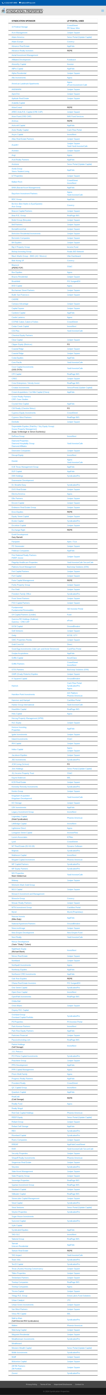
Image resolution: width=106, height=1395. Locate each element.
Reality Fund (17, 1104)
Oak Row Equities (19, 978)
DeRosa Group (18, 436)
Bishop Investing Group (21, 251)
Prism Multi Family (19, 1074)
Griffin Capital (17, 658)
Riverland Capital (19, 1135)
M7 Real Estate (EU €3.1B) (23, 846)
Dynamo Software (74, 846)
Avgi (13, 155)
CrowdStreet (72, 25)
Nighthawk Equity (19, 949)
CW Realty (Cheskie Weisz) (23, 408)
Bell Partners (17, 224)
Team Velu (16, 1260)
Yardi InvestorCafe (75, 195)
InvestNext (71, 134)
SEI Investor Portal (75, 609)
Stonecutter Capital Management (25, 1198)
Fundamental (17, 607)
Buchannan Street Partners (23, 290)
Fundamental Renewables (23, 610)
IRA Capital (16, 743)
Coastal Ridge (18, 349)
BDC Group (17, 199)
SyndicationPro (73, 476)
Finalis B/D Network (75, 251)
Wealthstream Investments (23, 1339)
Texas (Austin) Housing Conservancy (27, 1269)
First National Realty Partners (24, 555)
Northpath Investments (21, 965)
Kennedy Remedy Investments (25, 787)
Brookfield (16, 281)
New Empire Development (23, 933)
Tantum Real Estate (20, 1251)
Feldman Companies (20, 551)
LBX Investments (19, 807)
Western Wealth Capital (21, 1348)
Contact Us (79, 1384)
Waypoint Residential (20, 1334)
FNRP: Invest (17, 558)
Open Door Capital (19, 992)
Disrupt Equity (18, 455)
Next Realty (17, 937)
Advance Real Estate (20, 46)
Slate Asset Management (22, 1171)
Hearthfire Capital (19, 709)
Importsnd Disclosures (63, 1384)
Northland (16, 960)
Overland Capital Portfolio (22, 1017)
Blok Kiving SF (18, 260)
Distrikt (15, 461)
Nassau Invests (18, 916)
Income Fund (72, 247)
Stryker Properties (19, 1212)
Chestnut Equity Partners (22, 335)
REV (14, 1131)
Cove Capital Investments (22, 367)
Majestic (15, 851)
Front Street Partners (20, 598)
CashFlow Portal (74, 649)
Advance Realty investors (22, 51)
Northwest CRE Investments (24, 974)
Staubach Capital (19, 1189)
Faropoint (16, 542)
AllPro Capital (17, 69)
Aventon (15, 151)
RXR (14, 1149)
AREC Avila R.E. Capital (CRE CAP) (27, 112)
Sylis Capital (17, 1225)
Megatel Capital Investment (23, 860)
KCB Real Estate (19, 782)
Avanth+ (15, 145)
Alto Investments (19, 78)
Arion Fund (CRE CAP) (21, 116)
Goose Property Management (24, 429)
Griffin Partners (18, 664)
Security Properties (20, 1153)
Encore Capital (18, 503)
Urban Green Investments (23, 1305)
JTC (69, 1300)
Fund (69, 615)
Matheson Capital (19, 855)
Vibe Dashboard (74, 256)
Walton (14, 1325)
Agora (69, 78)
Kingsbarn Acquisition (21, 796)
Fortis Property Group (21, 585)
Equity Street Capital (20, 516)
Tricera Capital (18, 1291)
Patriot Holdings (18, 1044)
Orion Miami (17, 1006)
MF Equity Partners (20, 869)
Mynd (14, 912)
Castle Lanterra (18, 317)
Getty (14, 635)
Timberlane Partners (20, 1278)
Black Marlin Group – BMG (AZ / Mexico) (29, 256)
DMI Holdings (17, 476)
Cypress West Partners (22, 417)
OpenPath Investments (21, 997)
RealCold (15, 1097)
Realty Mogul (17, 1108)
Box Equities (17, 272)
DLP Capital (17, 471)
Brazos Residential (20, 277)
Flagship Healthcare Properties (25, 562)
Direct (69, 644)
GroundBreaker (73, 626)
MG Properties (18, 873)
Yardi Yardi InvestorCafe (77, 146)
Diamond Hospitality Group (23, 443)
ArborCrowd (17, 107)
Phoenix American (74, 696)
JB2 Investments (19, 760)
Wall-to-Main (17, 1318)
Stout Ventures (18, 1207)
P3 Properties (17, 1022)
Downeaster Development (23, 480)
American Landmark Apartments (25, 83)
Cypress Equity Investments (24, 413)
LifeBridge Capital (19, 824)
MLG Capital (17, 889)
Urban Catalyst (18, 1300)
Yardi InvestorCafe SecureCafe (80, 562)
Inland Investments (20, 739)
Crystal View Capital (20, 404)
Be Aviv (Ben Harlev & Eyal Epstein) (27, 204)
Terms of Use (45, 1384)
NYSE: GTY (72, 635)
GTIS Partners (18, 669)
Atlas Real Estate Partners (23, 139)
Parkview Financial (20, 1035)
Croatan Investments (20, 387)
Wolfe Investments (19, 1352)
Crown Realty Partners (21, 397)
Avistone (15, 164)
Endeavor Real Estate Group (24, 507)
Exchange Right (18, 530)
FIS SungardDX (73, 281)
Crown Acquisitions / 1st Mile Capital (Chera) (30, 392)
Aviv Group (16, 206)
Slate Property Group (20, 1176)
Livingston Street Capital (22, 833)
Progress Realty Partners (22, 1078)
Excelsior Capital (19, 525)
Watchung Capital (19, 1330)
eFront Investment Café (77, 85)
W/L (68, 778)
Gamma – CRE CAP (20, 622)
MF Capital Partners (20, 864)
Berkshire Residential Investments (26, 233)
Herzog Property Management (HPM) (27, 718)
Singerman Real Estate (21, 1162)
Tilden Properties (19, 1273)
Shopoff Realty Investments (23, 1158)
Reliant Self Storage (20, 1126)
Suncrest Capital (19, 1221)
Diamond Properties (20, 441)
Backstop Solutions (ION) (78, 567)
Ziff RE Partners (18, 1366)
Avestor (70, 64)
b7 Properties (17, 176)
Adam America (18, 37)
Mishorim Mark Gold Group (23, 885)
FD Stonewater (18, 546)
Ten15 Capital (17, 1264)
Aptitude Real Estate (20, 98)
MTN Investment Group (22, 907)
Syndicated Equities (20, 1230)
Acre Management (19, 33)
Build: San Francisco (20, 295)
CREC (14, 378)
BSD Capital (17, 286)
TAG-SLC (16, 1234)
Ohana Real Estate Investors (24, 983)
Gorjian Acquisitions (20, 653)
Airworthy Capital (19, 64)
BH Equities (17, 242)
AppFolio (70, 46)
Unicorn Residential (20, 1246)
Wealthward (17, 1343)
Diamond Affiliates (19, 446)
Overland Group (18, 1015)
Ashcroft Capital (18, 125)
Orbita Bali (16, 1001)
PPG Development (20, 1065)
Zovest (14, 1373)
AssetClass (72, 658)
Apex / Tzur (72, 542)
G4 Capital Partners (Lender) (24, 615)
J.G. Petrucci (17, 1051)
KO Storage (17, 803)
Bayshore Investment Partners (24, 193)
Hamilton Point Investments (23, 694)
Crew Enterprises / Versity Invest (25, 383)
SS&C (69, 266)
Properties (16, 730)
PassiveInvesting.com (21, 1040)
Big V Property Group (21, 247)
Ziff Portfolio (17, 1369)
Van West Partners (20, 1309)
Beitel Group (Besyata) (21, 220)
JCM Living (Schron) (20, 764)
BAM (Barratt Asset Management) (26, 187)
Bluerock (15, 265)
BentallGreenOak (19, 229)
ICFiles (70, 837)
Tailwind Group (18, 1239)
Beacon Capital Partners (22, 211)
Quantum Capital (19, 1092)
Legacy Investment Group (23, 812)
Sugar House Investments (23, 1216)
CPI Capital (16, 374)
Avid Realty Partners (20, 160)
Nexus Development (20, 942)
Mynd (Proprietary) (75, 912)
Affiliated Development (21, 60)
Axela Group (17, 169)
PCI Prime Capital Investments (25, 1056)
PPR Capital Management (23, 1069)
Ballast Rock (17, 182)
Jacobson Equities (19, 755)
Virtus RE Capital (19, 1314)
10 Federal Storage (20, 27)
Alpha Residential (19, 73)
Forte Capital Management (23, 580)
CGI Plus (15, 331)
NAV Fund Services (75, 116)
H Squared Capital (19, 678)
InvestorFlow (72, 833)
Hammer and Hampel (21, 700)
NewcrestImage (18, 928)
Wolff (14, 1357)
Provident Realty (19, 1083)
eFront (70, 620)
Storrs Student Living (20, 171)
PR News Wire (73, 28)
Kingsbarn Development (22, 798)
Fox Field (15, 589)
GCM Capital (17, 626)
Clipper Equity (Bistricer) (22, 344)
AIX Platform (72, 693)
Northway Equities (19, 969)
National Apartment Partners (23, 924)
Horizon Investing (19, 727)
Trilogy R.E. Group (19, 1296)
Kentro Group (17, 791)
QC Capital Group (19, 1088)
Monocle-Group (18, 898)
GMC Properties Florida (22, 640)
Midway (15, 880)
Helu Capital (17, 714)
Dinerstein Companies (21, 451)
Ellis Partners (17, 498)
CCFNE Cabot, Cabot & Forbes (25, 322)
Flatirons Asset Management (24, 567)
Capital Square (18, 308)
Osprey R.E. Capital (20, 1010)
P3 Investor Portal (74, 1022)
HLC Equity (16, 723)
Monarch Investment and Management (28, 894)
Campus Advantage (20, 304)
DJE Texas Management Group (25, 467)
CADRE (15, 299)
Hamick (15, 686)
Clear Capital (17, 340)
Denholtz (15, 422)
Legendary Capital (19, 816)
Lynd (14, 842)
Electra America (18, 494)
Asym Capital (17, 134)
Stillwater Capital (19, 1194)
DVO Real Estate (19, 489)
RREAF (15, 1144)
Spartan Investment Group (23, 1185)
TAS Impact (17, 1255)
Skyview (15, 1167)
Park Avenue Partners (21, 1026)
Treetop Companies (20, 1282)
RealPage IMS (73, 215)
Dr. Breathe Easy (19, 485)
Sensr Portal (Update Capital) (79, 37)
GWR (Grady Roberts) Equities (25, 674)
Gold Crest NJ (18, 644)
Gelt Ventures (17, 631)
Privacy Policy (31, 1384)
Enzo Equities (17, 512)
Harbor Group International (23, 705)
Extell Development (20, 534)
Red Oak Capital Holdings (22, 1113)
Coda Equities (17, 358)
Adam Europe (17, 42)
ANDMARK (16, 89)
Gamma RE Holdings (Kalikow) (25, 619)
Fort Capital (16, 576)
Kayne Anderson (19, 778)
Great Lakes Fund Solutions (79, 1296)
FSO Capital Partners (21, 603)
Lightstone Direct (19, 828)
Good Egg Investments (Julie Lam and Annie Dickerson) (35, 649)
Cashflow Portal (73, 700)
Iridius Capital (17, 749)
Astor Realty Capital (20, 130)
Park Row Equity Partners (23, 1031)
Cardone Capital (18, 313)
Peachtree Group (19, 1060)
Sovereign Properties (20, 1180)
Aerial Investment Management (25, 55)
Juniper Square (73, 33)
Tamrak (15, 1243)
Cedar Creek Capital (20, 326)
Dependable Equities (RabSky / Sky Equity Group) (33, 426)
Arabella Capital (18, 103)
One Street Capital (19, 988)
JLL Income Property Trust (23, 773)
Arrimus (15, 121)
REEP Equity (17, 1117)
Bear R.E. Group (19, 215)
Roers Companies (19, 1140)
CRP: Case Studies (20, 399)
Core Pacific (17, 362)
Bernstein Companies (21, 238)
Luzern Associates (19, 837)
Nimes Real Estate (20, 956)
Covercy (70, 42)
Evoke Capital (17, 521)
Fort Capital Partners (20, 571)
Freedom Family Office (21, 594)
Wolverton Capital (19, 1361)
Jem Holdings (17, 769)
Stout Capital (17, 1203)
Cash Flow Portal (74, 130)
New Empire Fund (74, 933)
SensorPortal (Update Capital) (79, 387)
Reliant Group (17, 1122)
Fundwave (71, 60)
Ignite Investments (19, 734)
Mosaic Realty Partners (22, 903)
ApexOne (16, 94)
